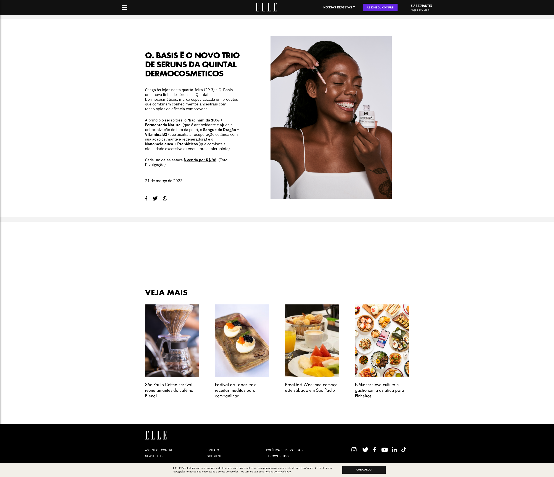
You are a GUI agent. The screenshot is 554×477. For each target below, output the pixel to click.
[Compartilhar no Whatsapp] (165, 198)
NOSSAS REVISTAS (337, 7)
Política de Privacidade (278, 471)
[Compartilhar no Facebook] (146, 198)
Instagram (355, 449)
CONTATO (212, 450)
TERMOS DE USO (277, 456)
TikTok (404, 449)
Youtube (385, 449)
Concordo (364, 470)
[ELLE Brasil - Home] (266, 10)
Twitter (365, 449)
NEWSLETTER (154, 456)
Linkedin (394, 449)
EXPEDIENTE (214, 456)
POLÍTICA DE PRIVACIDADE (285, 450)
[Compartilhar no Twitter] (155, 198)
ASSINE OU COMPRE (380, 7)
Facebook (375, 449)
